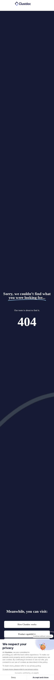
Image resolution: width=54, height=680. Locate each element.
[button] (41, 4)
